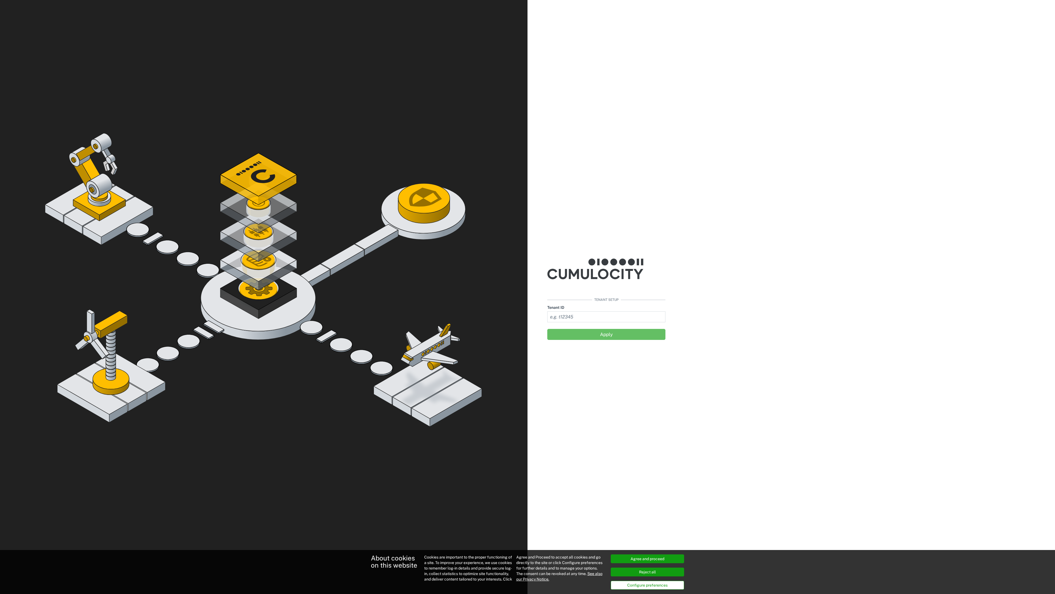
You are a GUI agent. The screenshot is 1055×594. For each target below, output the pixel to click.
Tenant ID (555, 307)
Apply (606, 334)
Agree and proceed (647, 559)
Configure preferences (647, 585)
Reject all (647, 572)
